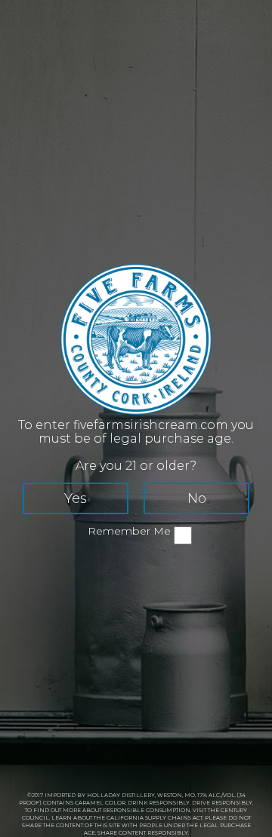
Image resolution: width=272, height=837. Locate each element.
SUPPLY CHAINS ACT (173, 817)
